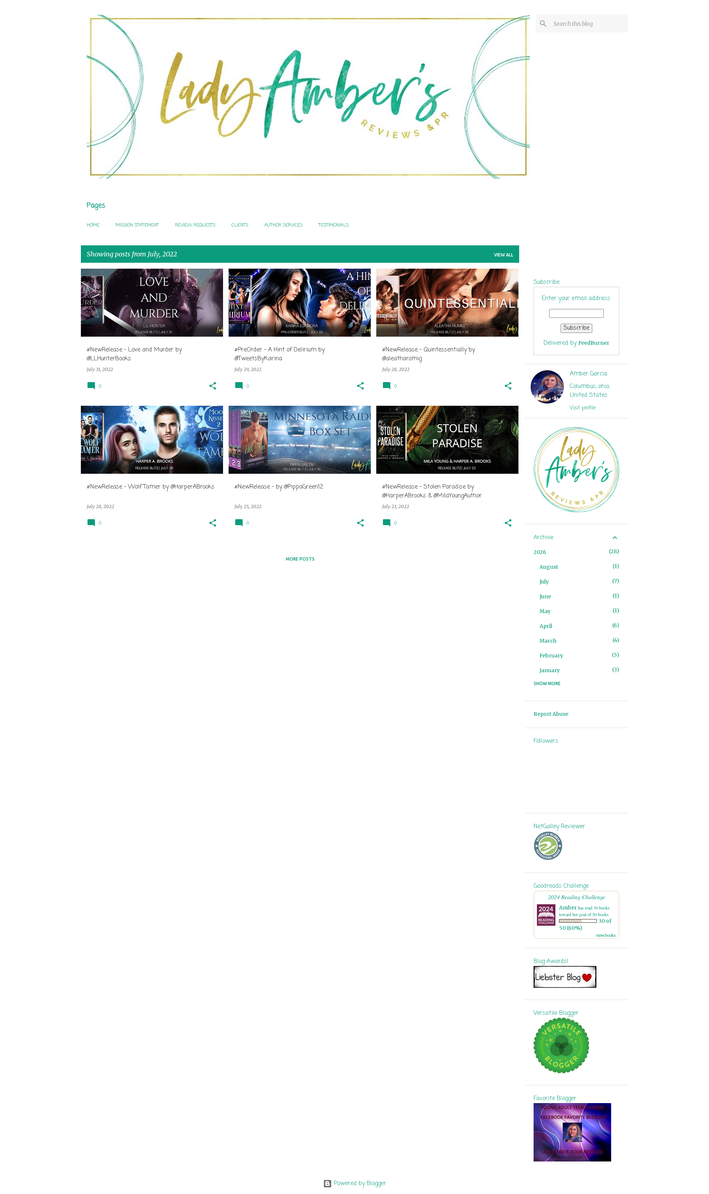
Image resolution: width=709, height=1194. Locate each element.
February (551, 655)
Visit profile (583, 408)
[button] (212, 386)
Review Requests (195, 225)
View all (503, 254)
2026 (540, 552)
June (545, 596)
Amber (568, 907)
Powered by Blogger (359, 1183)
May (545, 611)
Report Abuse (551, 714)
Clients (240, 225)
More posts (300, 559)
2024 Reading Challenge (576, 897)
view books (606, 935)
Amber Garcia (588, 374)
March (548, 640)
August (549, 567)
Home (93, 225)
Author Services (283, 225)
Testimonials (334, 225)
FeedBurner (593, 343)
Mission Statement (137, 225)
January (550, 670)
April (546, 626)
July (544, 581)
